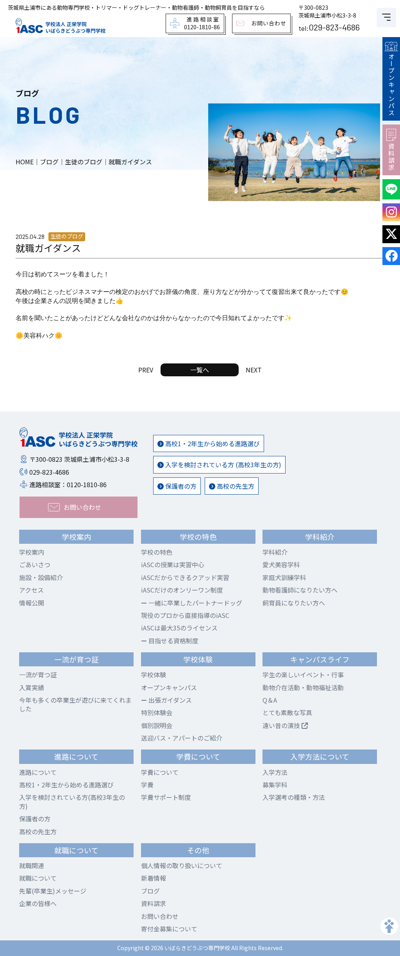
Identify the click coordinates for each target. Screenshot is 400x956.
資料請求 (391, 157)
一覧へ (199, 369)
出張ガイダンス (169, 700)
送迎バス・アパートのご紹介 (181, 737)
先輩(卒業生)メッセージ (52, 890)
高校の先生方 (234, 486)
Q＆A (269, 700)
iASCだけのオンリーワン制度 (182, 590)
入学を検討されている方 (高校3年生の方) (222, 464)
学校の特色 (156, 552)
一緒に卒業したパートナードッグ (194, 602)
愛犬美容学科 (281, 564)
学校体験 (153, 674)
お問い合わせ (160, 916)
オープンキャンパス (391, 84)
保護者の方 (180, 486)
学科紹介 (275, 552)
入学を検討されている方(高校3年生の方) (72, 801)
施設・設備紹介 (41, 577)
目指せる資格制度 (172, 640)
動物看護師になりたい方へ (300, 590)
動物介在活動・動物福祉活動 (303, 687)
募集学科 (275, 784)
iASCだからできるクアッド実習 (185, 577)
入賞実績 (31, 687)
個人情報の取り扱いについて (181, 865)
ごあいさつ (34, 564)
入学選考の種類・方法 (293, 797)
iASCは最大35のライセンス (179, 627)
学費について (160, 772)
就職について (38, 878)
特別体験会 (156, 712)
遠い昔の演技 (282, 725)
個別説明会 (156, 725)
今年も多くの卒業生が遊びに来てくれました (75, 704)
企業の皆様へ (38, 903)
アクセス (31, 590)
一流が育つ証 (38, 674)
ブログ (150, 890)
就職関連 (31, 865)
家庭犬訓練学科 (284, 577)
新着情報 (153, 878)
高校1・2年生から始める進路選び (212, 443)
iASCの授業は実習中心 (172, 564)
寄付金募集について (169, 928)
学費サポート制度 (166, 797)
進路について (38, 772)
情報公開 (31, 602)
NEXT (254, 369)
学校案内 (31, 552)
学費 (147, 784)
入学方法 (275, 772)
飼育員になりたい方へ (293, 602)
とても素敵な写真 (287, 712)
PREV (145, 369)
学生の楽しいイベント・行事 (303, 674)
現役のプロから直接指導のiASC (185, 615)
